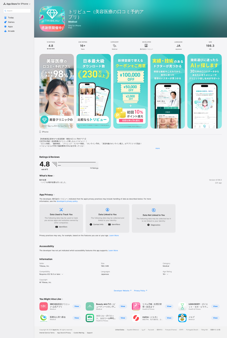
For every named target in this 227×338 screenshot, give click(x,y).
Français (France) (171, 329)
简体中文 (159, 329)
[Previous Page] (37, 91)
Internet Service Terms (47, 333)
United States (119, 329)
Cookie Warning (79, 333)
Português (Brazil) (192, 329)
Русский (151, 329)
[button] (17, 18)
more (158, 148)
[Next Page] (224, 91)
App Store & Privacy (64, 333)
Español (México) (133, 329)
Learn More (114, 235)
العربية (143, 329)
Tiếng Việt (204, 329)
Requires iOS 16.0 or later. (50, 274)
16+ (164, 274)
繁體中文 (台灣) (215, 329)
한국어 (181, 329)
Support (89, 333)
